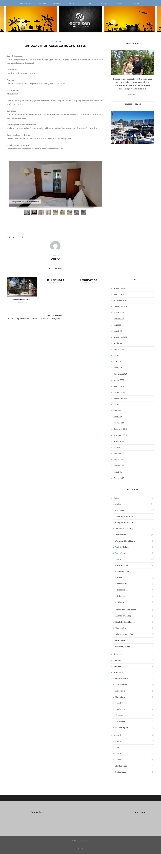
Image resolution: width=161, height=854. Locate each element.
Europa (118, 559)
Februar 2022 (119, 349)
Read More (132, 94)
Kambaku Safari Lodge (125, 622)
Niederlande (122, 590)
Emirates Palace (122, 547)
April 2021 (118, 368)
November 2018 (120, 435)
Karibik (118, 760)
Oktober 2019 (119, 392)
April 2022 (118, 343)
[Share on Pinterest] (22, 237)
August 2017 (119, 466)
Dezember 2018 (120, 429)
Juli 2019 (117, 404)
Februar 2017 (119, 478)
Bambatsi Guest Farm (124, 516)
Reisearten (74, 3)
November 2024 (120, 300)
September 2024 (120, 306)
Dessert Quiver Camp (124, 529)
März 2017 (118, 472)
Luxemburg (122, 584)
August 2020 (119, 380)
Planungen (42, 3)
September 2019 (120, 398)
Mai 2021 (117, 361)
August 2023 (119, 319)
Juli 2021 (117, 355)
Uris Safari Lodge (122, 646)
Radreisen (118, 666)
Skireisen (119, 715)
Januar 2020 (119, 386)
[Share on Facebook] (9, 237)
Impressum (140, 812)
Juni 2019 (117, 411)
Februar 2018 (119, 459)
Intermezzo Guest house (125, 610)
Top (81, 849)
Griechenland (123, 571)
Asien (117, 747)
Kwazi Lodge (120, 628)
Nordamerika (121, 766)
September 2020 (120, 374)
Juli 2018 (117, 447)
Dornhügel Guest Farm (125, 541)
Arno (55, 259)
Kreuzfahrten (121, 685)
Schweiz (135, 3)
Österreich (121, 596)
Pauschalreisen (121, 703)
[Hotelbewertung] (22, 287)
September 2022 (120, 337)
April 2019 (118, 417)
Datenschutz (37, 812)
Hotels (104, 3)
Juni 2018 (117, 453)
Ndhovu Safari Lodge (124, 634)
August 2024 (119, 313)
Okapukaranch (121, 640)
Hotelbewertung (22, 299)
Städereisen (120, 721)
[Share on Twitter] (13, 237)
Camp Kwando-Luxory (124, 522)
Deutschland (55, 42)
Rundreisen (120, 709)
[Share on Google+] (18, 237)
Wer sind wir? (25, 3)
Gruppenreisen (121, 678)
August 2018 (119, 441)
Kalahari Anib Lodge (123, 616)
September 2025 (120, 288)
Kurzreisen (118, 654)
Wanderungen (121, 728)
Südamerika (120, 772)
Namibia (120, 510)
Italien (119, 578)
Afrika (118, 504)
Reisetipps (91, 3)
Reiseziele (57, 3)
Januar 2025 (119, 294)
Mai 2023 (117, 325)
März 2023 (118, 331)
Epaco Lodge (120, 553)
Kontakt (119, 3)
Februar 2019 (119, 423)
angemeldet (20, 318)
